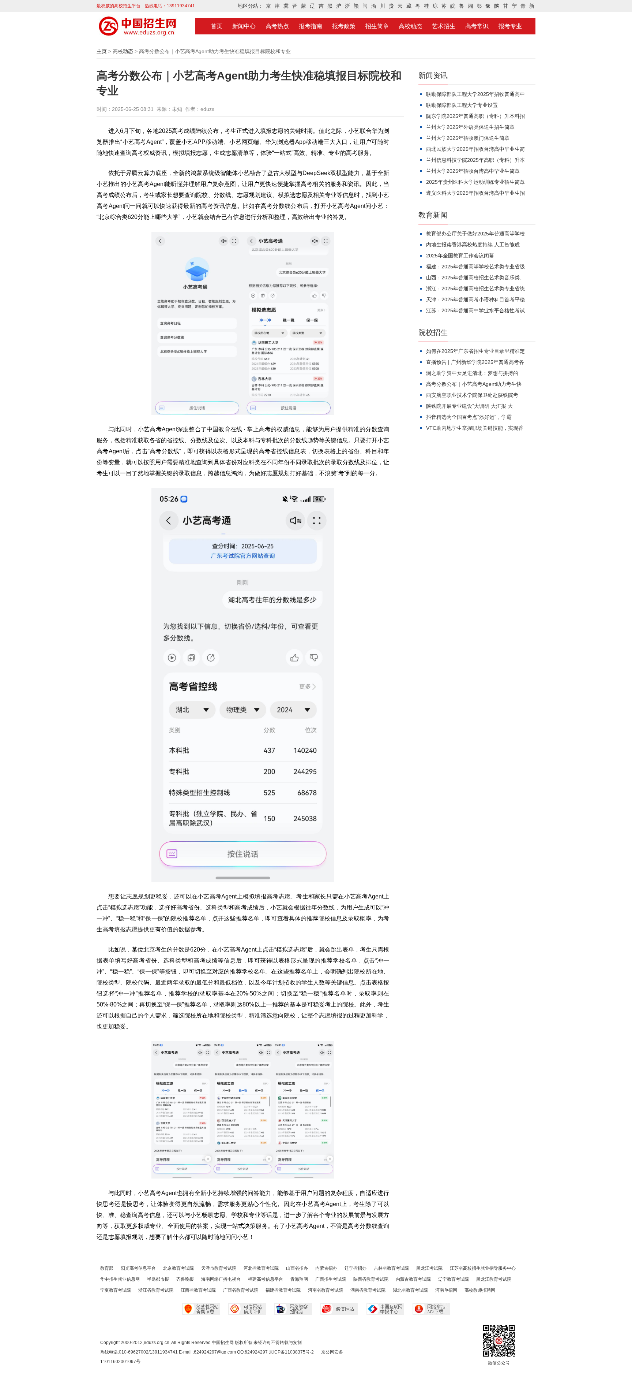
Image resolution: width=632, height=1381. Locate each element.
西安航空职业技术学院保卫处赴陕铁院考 (472, 395)
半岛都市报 (158, 1279)
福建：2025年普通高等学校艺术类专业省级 (475, 266)
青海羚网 (299, 1279)
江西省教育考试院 (198, 1290)
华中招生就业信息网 (120, 1279)
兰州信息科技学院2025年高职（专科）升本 (475, 160)
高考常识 (477, 26)
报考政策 (344, 26)
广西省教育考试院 (240, 1290)
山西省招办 (297, 1268)
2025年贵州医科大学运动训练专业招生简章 (475, 182)
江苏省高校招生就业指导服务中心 (483, 1268)
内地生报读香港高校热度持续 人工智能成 (473, 244)
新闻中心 (244, 26)
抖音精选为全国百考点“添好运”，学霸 (469, 417)
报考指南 (310, 26)
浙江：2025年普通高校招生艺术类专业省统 (475, 288)
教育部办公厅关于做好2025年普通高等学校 (475, 234)
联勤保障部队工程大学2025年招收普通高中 (475, 94)
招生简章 (377, 26)
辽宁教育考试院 (453, 1279)
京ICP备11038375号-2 (291, 1352)
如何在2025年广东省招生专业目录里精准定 (475, 351)
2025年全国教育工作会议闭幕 (460, 255)
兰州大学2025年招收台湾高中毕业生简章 (473, 171)
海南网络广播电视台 (221, 1279)
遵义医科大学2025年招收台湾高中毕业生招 (475, 193)
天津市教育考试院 (218, 1268)
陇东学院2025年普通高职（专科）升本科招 (475, 116)
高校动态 (410, 26)
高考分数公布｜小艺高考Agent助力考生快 (474, 384)
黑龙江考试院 (429, 1268)
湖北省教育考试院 (410, 1290)
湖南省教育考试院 (367, 1290)
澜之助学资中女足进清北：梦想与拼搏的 (472, 373)
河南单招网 (446, 1290)
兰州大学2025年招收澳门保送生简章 (467, 138)
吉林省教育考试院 (391, 1268)
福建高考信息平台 (265, 1279)
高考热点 (277, 26)
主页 (102, 51)
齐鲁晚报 (185, 1279)
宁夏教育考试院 (115, 1290)
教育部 (106, 1268)
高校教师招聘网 (479, 1290)
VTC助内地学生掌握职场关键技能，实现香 (474, 428)
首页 (216, 26)
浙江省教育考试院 (155, 1290)
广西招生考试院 (330, 1279)
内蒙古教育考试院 (413, 1279)
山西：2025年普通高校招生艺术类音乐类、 (475, 277)
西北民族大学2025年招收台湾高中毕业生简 (475, 149)
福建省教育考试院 (283, 1290)
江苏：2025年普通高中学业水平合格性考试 (475, 310)
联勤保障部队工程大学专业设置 (462, 105)
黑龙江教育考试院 (493, 1279)
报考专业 (510, 26)
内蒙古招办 (326, 1268)
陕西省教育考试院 (370, 1279)
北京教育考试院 (178, 1268)
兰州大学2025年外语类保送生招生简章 (470, 127)
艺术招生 (443, 26)
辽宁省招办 (355, 1268)
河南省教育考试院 (325, 1290)
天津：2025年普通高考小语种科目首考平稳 (475, 299)
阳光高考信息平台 (138, 1268)
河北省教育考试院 (261, 1268)
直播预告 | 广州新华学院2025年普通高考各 (475, 362)
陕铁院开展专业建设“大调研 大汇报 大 (469, 406)
